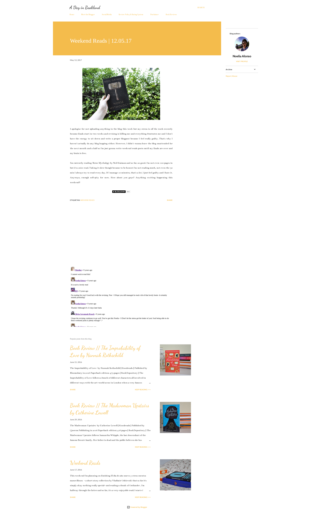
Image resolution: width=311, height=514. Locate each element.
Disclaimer (154, 14)
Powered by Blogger (138, 507)
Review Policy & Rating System (131, 14)
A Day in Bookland (84, 7)
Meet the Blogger (88, 14)
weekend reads (87, 200)
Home (71, 14)
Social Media (107, 14)
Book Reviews (171, 14)
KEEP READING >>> (143, 390)
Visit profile (242, 61)
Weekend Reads (85, 463)
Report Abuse (231, 76)
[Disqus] (121, 233)
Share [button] (170, 200)
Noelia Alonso (242, 56)
